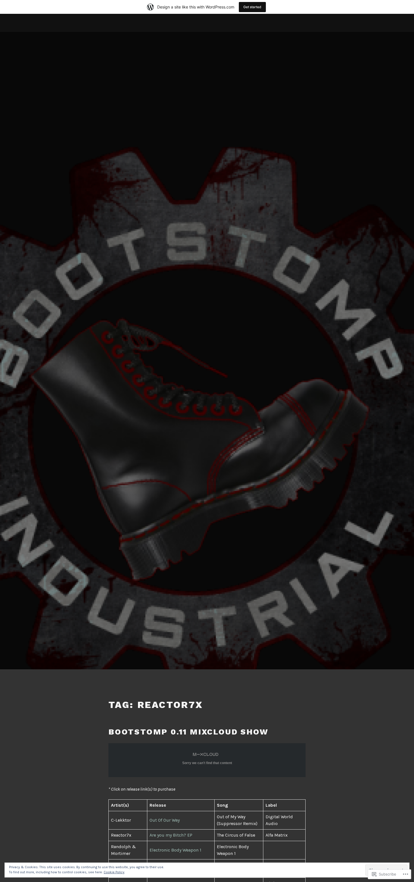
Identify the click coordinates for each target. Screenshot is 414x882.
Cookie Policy (114, 872)
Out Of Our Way (165, 820)
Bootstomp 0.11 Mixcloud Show (188, 731)
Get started (252, 7)
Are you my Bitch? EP (171, 835)
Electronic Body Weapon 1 (175, 850)
